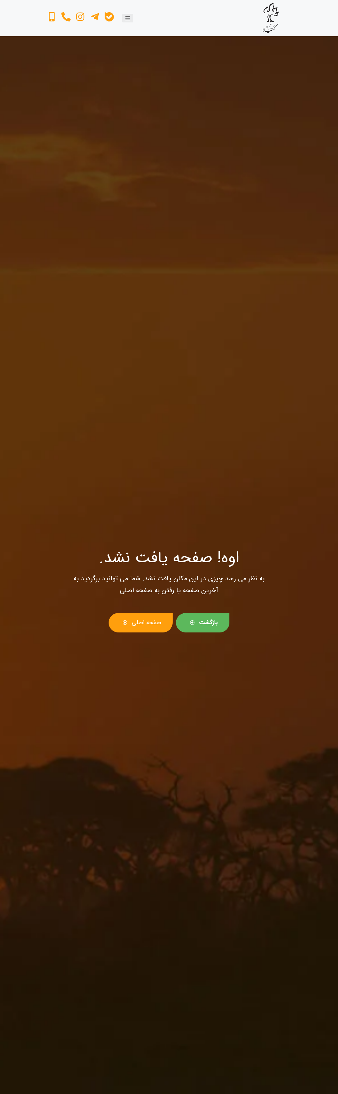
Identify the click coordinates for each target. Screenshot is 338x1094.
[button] (127, 18)
